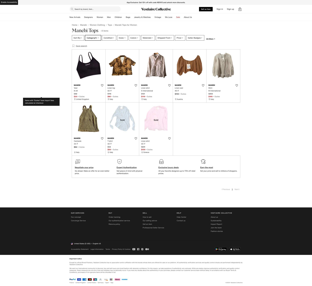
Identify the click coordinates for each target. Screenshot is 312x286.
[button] (240, 9)
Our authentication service (119, 220)
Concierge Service (78, 220)
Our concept (76, 217)
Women (100, 17)
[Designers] (95, 17)
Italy (112, 283)
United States (92, 283)
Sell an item (206, 9)
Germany (101, 283)
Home (74, 24)
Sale (178, 17)
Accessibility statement (79, 249)
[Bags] (132, 17)
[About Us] (194, 17)
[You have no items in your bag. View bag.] (240, 9)
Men (109, 17)
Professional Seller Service (153, 227)
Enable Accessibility (9, 2)
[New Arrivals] (82, 17)
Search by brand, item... (84, 9)
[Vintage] (163, 17)
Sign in (220, 9)
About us (214, 217)
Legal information (96, 249)
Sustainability (216, 220)
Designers (88, 17)
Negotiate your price (84, 167)
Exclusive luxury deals (168, 167)
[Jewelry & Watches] (152, 17)
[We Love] (174, 17)
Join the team (216, 227)
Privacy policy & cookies (121, 249)
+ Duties (81, 96)
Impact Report (216, 224)
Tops (110, 24)
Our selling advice (150, 220)
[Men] (113, 17)
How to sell (147, 217)
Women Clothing (97, 24)
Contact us (181, 220)
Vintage (157, 17)
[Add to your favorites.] (102, 85)
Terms (107, 249)
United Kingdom (81, 283)
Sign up (230, 9)
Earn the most (206, 167)
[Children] (124, 17)
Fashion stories (217, 231)
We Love (168, 17)
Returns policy (114, 224)
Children (118, 17)
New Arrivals (74, 17)
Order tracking (114, 217)
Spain (107, 283)
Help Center (181, 217)
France (71, 283)
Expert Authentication (127, 167)
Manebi (83, 24)
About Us (188, 17)
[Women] (105, 17)
